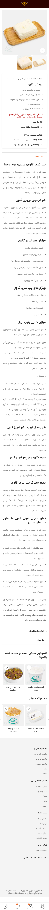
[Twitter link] (25, 144)
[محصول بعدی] (8, 78)
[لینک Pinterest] (22, 144)
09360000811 (41, 850)
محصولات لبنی (30, 78)
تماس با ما (42, 818)
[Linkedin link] (18, 144)
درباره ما (43, 823)
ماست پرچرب (41, 759)
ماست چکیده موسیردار (13, 730)
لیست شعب (41, 828)
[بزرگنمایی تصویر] (42, 50)
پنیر (19, 78)
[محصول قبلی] (13, 78)
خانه (40, 78)
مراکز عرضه (42, 833)
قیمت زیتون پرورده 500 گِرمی (13, 688)
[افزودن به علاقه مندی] (29, 667)
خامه (45, 773)
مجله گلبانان (41, 838)
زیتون (44, 806)
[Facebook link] (28, 144)
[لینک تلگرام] (15, 144)
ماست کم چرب (40, 754)
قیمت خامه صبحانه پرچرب (36, 730)
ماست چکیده (41, 764)
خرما (45, 796)
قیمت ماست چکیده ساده (36, 688)
